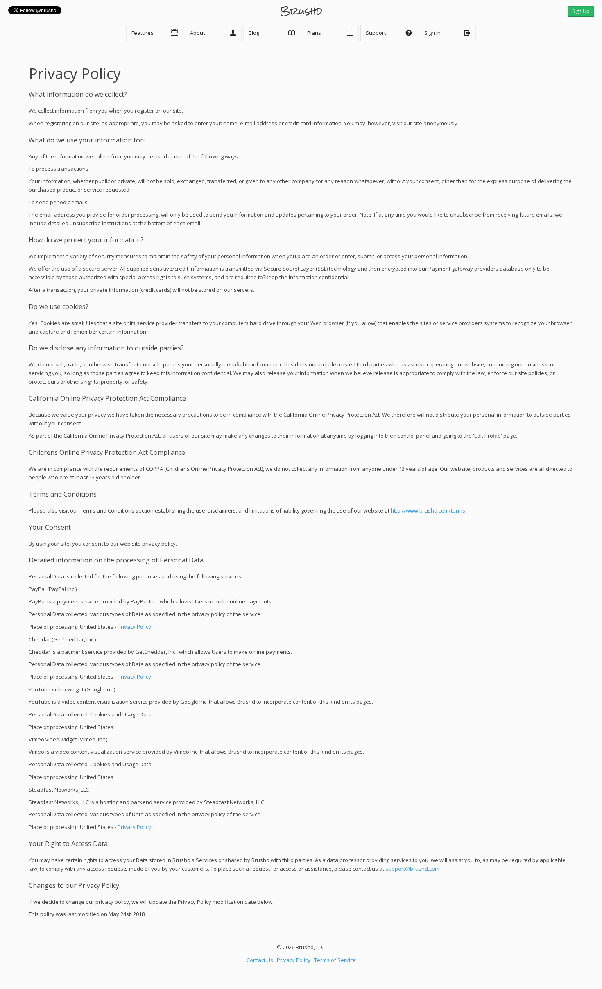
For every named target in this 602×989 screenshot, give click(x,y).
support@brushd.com (412, 868)
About (213, 32)
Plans (330, 32)
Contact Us (260, 960)
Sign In (447, 32)
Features (154, 32)
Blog (272, 32)
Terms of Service (335, 960)
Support (389, 32)
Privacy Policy (134, 626)
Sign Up (581, 11)
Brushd (301, 11)
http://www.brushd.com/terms (428, 510)
